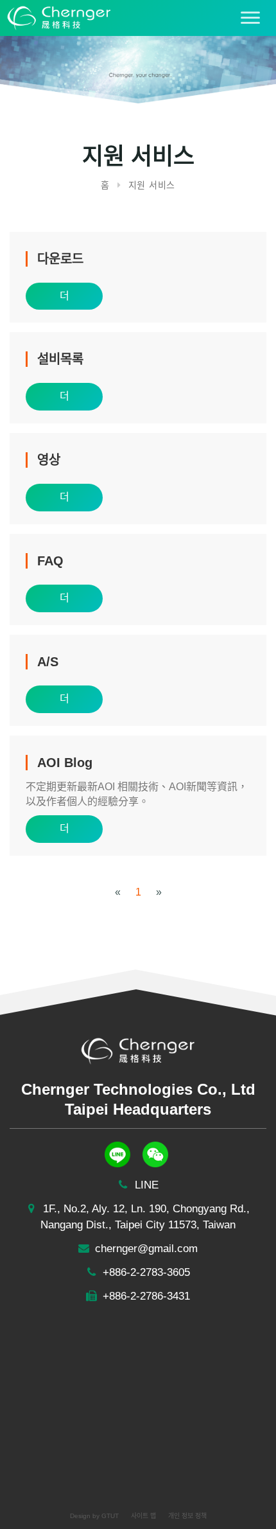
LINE (145, 1185)
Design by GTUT (94, 1515)
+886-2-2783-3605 (144, 1272)
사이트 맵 (143, 1515)
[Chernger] (56, 17)
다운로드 (60, 259)
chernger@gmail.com (145, 1248)
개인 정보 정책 (187, 1515)
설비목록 (60, 359)
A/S (47, 662)
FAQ (50, 561)
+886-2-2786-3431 (144, 1296)
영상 (48, 460)
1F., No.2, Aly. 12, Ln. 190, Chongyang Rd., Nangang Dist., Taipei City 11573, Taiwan (145, 1217)
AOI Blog (64, 763)
